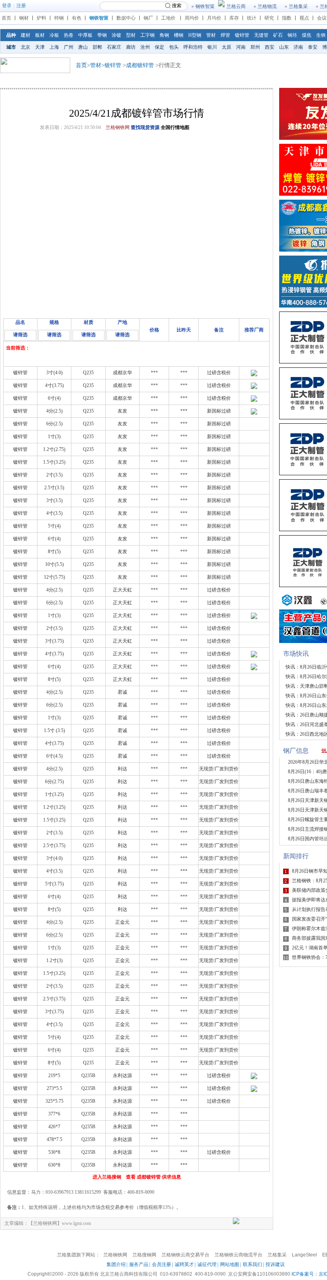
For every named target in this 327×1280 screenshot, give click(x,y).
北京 (25, 47)
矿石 (278, 35)
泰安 (312, 47)
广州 (68, 47)
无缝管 (261, 35)
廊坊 (131, 47)
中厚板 (85, 35)
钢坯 (292, 35)
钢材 (24, 18)
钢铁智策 (205, 6)
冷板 (54, 35)
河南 (241, 47)
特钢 (59, 18)
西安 (269, 47)
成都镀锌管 (140, 65)
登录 (7, 5)
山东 (284, 47)
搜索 (176, 5)
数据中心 (126, 18)
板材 (40, 35)
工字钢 (147, 35)
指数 (287, 18)
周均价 (192, 18)
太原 (226, 47)
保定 (159, 47)
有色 (76, 18)
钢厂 (148, 18)
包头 (174, 47)
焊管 (225, 35)
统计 (251, 18)
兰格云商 (236, 6)
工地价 (168, 18)
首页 (6, 18)
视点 (304, 18)
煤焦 (306, 35)
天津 (40, 47)
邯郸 (97, 47)
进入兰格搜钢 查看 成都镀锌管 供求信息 (137, 1177)
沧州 (145, 47)
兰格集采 (298, 6)
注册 (21, 5)
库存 (234, 18)
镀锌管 (242, 35)
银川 (212, 47)
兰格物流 (267, 6)
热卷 (68, 35)
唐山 (83, 47)
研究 (269, 18)
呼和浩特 (193, 47)
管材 (211, 35)
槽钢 (178, 35)
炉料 (41, 18)
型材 (131, 35)
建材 (25, 35)
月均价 (214, 18)
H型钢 (194, 35)
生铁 (321, 35)
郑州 (255, 47)
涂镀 (116, 35)
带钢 (102, 35)
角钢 (164, 35)
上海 (54, 47)
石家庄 (114, 47)
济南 (298, 47)
